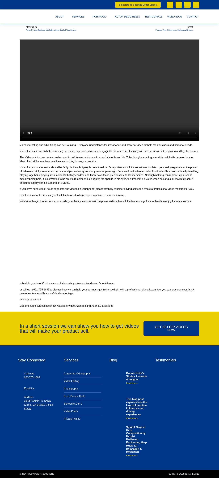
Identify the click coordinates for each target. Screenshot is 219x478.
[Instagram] (196, 5)
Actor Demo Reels (127, 16)
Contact (192, 16)
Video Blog (174, 16)
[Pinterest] (51, 420)
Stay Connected (31, 360)
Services (78, 16)
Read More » (132, 383)
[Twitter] (25, 420)
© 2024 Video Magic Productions (37, 474)
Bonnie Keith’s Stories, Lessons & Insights (136, 376)
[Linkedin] (41, 420)
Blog (113, 360)
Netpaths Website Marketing (183, 474)
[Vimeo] (179, 5)
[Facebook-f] (170, 5)
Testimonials (153, 16)
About (59, 16)
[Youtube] (187, 5)
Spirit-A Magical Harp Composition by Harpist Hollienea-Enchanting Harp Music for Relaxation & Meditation (136, 439)
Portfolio (100, 16)
